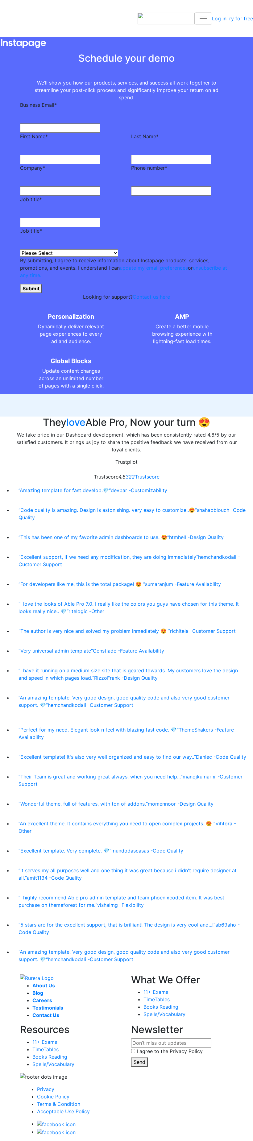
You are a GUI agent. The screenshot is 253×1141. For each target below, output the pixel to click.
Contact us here (151, 297)
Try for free (239, 18)
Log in (219, 18)
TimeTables (156, 999)
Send (139, 1062)
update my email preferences (154, 268)
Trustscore (143, 477)
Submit (31, 288)
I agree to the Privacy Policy (170, 1051)
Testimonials (47, 1008)
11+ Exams (155, 992)
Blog (37, 993)
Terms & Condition (58, 1104)
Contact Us (45, 1015)
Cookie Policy (53, 1096)
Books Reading (160, 1007)
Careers (42, 1000)
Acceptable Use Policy (63, 1111)
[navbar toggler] (203, 18)
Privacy (45, 1089)
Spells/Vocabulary (164, 1014)
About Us (43, 985)
